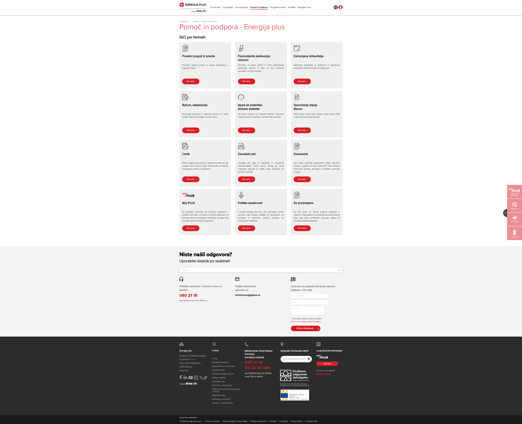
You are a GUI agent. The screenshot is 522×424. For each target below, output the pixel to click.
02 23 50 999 (257, 368)
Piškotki (273, 421)
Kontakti (291, 7)
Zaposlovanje (218, 370)
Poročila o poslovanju (222, 385)
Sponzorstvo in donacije (223, 366)
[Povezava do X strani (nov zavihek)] (201, 378)
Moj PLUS (188, 203)
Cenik (186, 154)
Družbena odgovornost (223, 374)
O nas (214, 359)
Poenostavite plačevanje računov (254, 58)
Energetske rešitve (278, 7)
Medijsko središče (220, 362)
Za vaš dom (215, 7)
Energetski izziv (304, 7)
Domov (196, 22)
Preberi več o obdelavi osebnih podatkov (306, 322)
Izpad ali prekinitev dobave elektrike (250, 107)
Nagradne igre (219, 395)
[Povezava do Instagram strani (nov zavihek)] (196, 377)
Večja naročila (218, 378)
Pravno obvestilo (212, 421)
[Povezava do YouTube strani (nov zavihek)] (190, 377)
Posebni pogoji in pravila (198, 56)
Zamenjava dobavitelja (309, 56)
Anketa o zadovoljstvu (222, 403)
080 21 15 (188, 296)
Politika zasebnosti (250, 203)
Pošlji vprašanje (304, 328)
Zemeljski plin (247, 154)
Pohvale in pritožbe (221, 399)
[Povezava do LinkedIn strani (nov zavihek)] (185, 377)
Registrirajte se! (323, 374)
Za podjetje (228, 7)
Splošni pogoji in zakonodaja (235, 421)
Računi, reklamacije (194, 105)
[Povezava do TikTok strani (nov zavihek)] (205, 377)
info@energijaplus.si (247, 295)
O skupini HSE (311, 421)
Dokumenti (301, 154)
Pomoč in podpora (259, 7)
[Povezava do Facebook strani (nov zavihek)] (180, 377)
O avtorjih (283, 421)
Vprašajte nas (218, 381)
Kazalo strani (296, 421)
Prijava (327, 364)
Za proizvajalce (241, 7)
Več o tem (191, 81)
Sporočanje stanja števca (305, 107)
